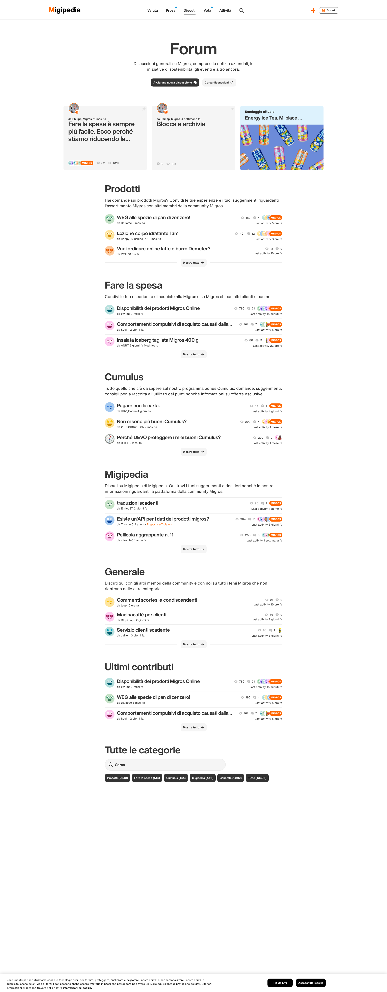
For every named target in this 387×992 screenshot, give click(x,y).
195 (173, 163)
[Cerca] (242, 10)
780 (241, 308)
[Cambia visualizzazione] (313, 10)
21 (253, 308)
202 (260, 437)
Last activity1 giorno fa (266, 508)
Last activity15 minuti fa (266, 313)
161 (246, 324)
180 (248, 217)
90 (256, 503)
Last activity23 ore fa (267, 345)
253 (248, 535)
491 (242, 233)
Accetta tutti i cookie (311, 983)
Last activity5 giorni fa (267, 524)
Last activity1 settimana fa (264, 540)
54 (256, 405)
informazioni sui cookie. (77, 988)
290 (248, 421)
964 (243, 519)
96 (264, 630)
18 (271, 248)
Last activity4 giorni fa (267, 411)
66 (271, 614)
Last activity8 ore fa (268, 239)
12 (253, 233)
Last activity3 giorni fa (267, 635)
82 (103, 163)
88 (251, 340)
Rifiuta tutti (280, 983)
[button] (282, 138)
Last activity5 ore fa (268, 223)
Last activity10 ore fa (268, 253)
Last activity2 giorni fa (267, 619)
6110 (116, 163)
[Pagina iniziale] (65, 10)
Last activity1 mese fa (267, 427)
